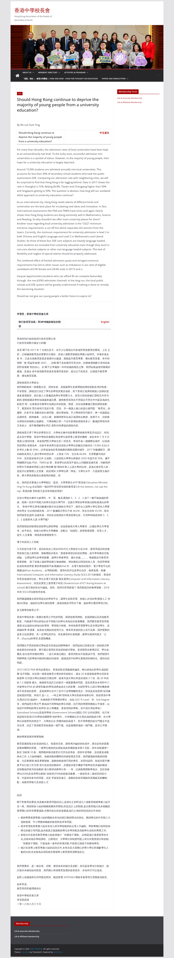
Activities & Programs (75, 72)
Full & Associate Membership (129, 98)
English (105, 321)
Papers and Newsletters (114, 78)
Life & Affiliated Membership (129, 102)
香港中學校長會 (32, 10)
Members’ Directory (47, 72)
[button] (32, 72)
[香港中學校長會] (17, 76)
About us (27, 72)
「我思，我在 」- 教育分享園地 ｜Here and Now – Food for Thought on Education (60, 78)
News (20, 93)
